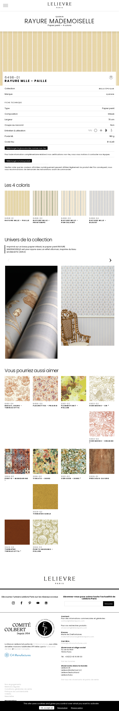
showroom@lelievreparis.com (74, 628)
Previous (8, 260)
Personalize (62, 708)
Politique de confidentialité (16, 691)
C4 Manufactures (40, 644)
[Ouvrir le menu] (9, 5)
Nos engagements (13, 684)
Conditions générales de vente (18, 689)
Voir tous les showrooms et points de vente (80, 679)
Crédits (8, 694)
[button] (17, 206)
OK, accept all (47, 708)
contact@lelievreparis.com (73, 621)
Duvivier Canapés (21, 649)
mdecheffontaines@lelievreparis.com (77, 636)
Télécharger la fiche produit (18, 161)
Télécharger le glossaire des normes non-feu (26, 148)
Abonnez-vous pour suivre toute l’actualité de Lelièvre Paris (89, 598)
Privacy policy (77, 708)
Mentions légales (12, 686)
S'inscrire (108, 604)
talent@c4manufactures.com (74, 643)
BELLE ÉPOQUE (106, 88)
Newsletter (9, 696)
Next (110, 260)
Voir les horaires (68, 661)
